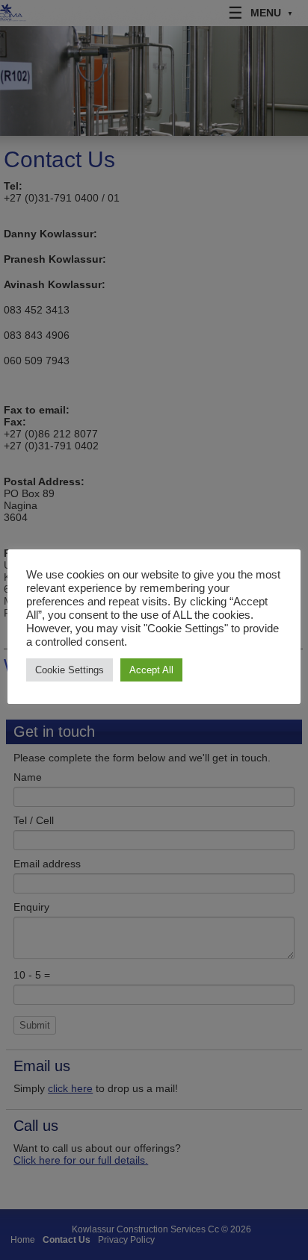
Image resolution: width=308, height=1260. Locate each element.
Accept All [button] (151, 670)
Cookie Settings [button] (69, 670)
